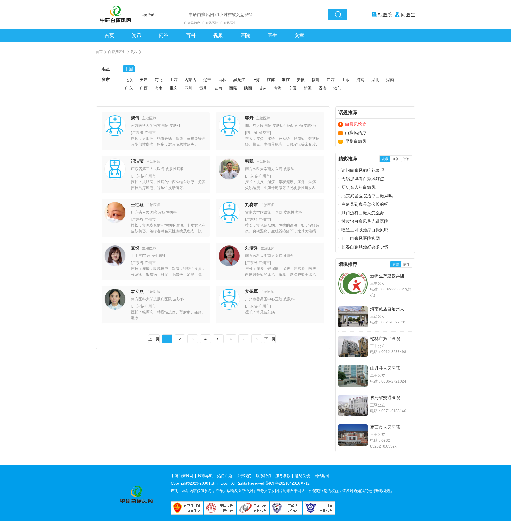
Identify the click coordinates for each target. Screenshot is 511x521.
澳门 (337, 88)
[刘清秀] (229, 265)
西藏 (233, 88)
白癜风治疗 (192, 23)
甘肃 (263, 88)
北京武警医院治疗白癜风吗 (367, 196)
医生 (272, 35)
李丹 (249, 118)
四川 (188, 88)
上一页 (153, 339)
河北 (159, 79)
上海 (256, 79)
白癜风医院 (210, 23)
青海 (278, 88)
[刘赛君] (229, 221)
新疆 (308, 88)
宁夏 (293, 88)
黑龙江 (239, 79)
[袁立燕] (115, 308)
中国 (129, 69)
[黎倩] (115, 135)
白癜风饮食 (355, 124)
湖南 (390, 79)
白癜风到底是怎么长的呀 (364, 204)
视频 (218, 35)
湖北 (375, 79)
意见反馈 (302, 476)
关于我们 (244, 476)
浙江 (286, 79)
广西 (144, 88)
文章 (299, 35)
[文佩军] (229, 308)
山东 (345, 79)
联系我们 (263, 476)
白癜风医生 (228, 23)
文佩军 (251, 291)
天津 (144, 79)
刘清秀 (251, 248)
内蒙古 (190, 79)
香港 (323, 88)
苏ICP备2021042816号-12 (287, 483)
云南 (218, 88)
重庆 (174, 88)
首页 (109, 35)
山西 (174, 79)
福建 (316, 79)
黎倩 (135, 118)
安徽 (301, 79)
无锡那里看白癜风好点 (362, 179)
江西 (331, 79)
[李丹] (229, 135)
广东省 (137, 132)
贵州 (203, 88)
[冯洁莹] (115, 178)
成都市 (264, 132)
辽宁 (207, 79)
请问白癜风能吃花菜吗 (362, 170)
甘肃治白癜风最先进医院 (364, 221)
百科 (191, 35)
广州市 (150, 132)
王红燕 (137, 204)
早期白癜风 (355, 141)
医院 (245, 35)
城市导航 (205, 476)
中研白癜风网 (182, 476)
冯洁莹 (137, 161)
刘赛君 (251, 204)
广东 (129, 88)
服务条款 (282, 476)
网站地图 (321, 476)
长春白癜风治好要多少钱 (364, 247)
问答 (163, 35)
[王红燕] (115, 221)
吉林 (222, 79)
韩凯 (249, 161)
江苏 (271, 79)
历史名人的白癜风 (358, 187)
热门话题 (224, 476)
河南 (360, 79)
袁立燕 (137, 291)
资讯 (136, 35)
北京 (129, 79)
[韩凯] (229, 178)
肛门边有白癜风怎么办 (362, 213)
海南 (159, 88)
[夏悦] (115, 265)
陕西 (248, 88)
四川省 (251, 132)
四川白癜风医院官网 (360, 238)
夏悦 (135, 248)
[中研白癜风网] (116, 14)
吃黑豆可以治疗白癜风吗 (364, 230)
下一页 (269, 339)
